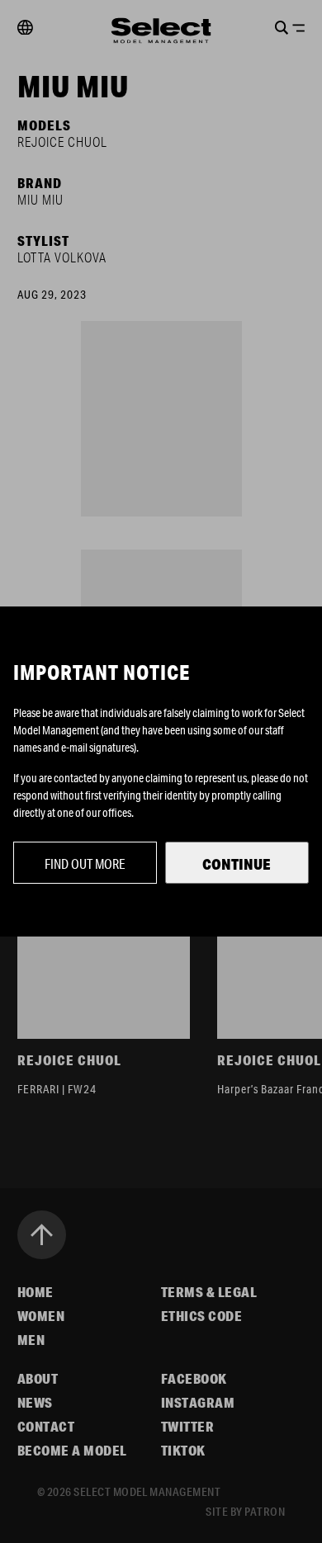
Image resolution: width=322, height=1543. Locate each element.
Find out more (85, 863)
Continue (236, 864)
